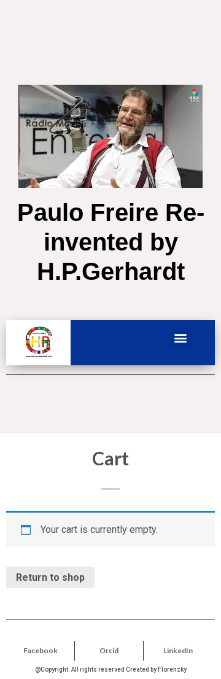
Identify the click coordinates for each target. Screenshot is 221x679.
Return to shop (50, 577)
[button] (181, 337)
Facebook (40, 650)
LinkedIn (178, 650)
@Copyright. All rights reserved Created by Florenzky (111, 669)
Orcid (108, 650)
